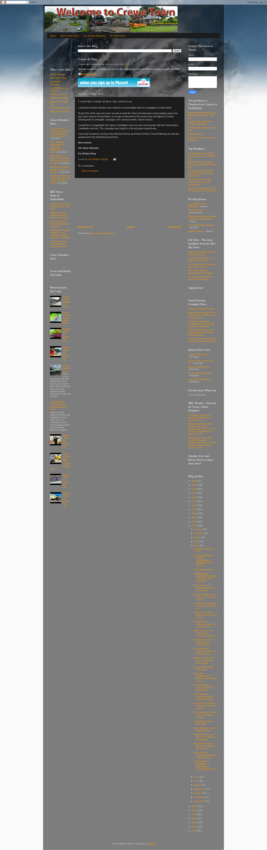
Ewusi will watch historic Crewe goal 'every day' (59, 223)
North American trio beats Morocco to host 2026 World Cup (202, 164)
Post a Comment (90, 171)
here (126, 64)
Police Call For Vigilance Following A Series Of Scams (205, 755)
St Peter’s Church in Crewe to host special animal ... (205, 615)
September (200, 789)
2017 (194, 517)
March (197, 537)
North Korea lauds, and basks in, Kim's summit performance (199, 182)
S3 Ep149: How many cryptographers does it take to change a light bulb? (201, 323)
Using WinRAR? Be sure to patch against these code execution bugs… (201, 332)
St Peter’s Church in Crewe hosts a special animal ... (203, 642)
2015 (194, 509)
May (196, 545)
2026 (194, 831)
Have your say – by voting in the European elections (204, 633)
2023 (194, 818)
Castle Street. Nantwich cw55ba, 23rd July (199, 122)
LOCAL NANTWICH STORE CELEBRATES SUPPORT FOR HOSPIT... (203, 561)
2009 (194, 485)
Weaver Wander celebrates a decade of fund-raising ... (205, 651)
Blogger (151, 844)
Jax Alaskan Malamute (95, 35)
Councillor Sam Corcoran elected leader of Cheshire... (205, 696)
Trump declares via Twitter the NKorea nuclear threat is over (202, 155)
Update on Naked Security (201, 309)
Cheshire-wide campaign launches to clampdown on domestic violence (59, 132)
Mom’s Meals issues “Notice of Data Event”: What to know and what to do (202, 315)
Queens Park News (70, 35)
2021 (194, 810)
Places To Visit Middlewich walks (67, 302)
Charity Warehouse (66, 368)
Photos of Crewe (58, 94)
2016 (194, 513)
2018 (194, 522)
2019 (194, 526)
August (198, 785)
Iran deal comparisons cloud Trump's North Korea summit (202, 189)
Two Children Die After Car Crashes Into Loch (201, 259)
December (199, 801)
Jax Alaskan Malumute (56, 83)
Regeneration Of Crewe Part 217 (66, 441)
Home (53, 35)
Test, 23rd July (195, 134)
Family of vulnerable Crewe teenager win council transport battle (60, 180)
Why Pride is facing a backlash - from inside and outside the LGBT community (60, 234)
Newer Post (85, 227)
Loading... (55, 263)
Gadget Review (57, 74)
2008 (194, 481)
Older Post (174, 227)
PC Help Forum (117, 35)
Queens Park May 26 (198, 367)
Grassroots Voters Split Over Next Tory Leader (202, 265)
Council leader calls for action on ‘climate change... (205, 714)
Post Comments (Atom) (102, 233)
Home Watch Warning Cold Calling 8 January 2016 (58, 406)
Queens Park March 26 (199, 379)
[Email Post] (114, 159)
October (198, 793)
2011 (194, 493)
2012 (194, 497)
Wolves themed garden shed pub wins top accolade (59, 215)
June (197, 777)
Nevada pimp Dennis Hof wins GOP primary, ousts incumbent (200, 173)
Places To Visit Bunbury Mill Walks (66, 318)
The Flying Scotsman (204, 570)
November (199, 797)
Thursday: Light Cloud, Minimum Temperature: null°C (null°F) (199, 417)
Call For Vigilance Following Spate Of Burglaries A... (204, 687)
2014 (194, 505)
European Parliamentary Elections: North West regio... (205, 677)
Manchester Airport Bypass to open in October (59, 169)
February (199, 533)
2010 (194, 489)
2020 (194, 806)
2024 (194, 822)
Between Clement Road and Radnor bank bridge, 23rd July (202, 115)
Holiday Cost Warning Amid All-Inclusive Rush (201, 253)
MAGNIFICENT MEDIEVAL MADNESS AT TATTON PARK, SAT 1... (205, 767)
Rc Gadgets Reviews (60, 108)
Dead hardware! (196, 231)
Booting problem (196, 210)
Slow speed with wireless (200, 225)
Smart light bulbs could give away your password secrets (202, 340)
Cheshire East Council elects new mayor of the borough (205, 737)
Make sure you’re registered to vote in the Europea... (204, 587)
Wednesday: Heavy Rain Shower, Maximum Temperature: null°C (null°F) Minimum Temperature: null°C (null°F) (202, 429)
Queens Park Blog (59, 98)
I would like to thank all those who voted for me (205, 606)
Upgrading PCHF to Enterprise (198, 205)
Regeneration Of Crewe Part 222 (66, 353)
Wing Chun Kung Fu (60, 111)
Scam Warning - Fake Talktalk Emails (204, 729)
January (198, 529)
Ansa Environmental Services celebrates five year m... (204, 746)
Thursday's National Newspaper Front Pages (200, 271)
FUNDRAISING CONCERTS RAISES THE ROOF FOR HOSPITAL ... (205, 577)
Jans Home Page (58, 78)
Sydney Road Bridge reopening (204, 668)
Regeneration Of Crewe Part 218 (66, 499)
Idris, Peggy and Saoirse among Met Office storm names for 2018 (59, 160)
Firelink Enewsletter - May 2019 (204, 722)
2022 (194, 814)
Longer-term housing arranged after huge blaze (60, 206)
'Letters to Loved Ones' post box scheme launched (58, 243)
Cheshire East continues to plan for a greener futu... (205, 624)
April (196, 541)
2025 (194, 827)
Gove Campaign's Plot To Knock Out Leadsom (200, 278)
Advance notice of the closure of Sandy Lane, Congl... (204, 660)
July (196, 781)
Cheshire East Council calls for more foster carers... (204, 597)
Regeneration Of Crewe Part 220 (66, 481)
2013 (194, 501)
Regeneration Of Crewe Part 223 (66, 335)
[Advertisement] (129, 201)
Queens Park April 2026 (200, 373)
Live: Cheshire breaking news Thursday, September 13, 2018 (57, 147)
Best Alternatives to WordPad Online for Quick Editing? (202, 217)
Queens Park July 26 (198, 354)
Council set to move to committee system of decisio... (205, 705)
